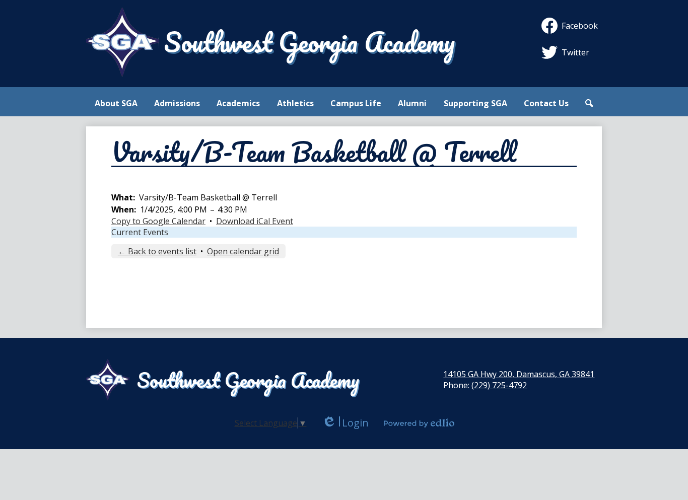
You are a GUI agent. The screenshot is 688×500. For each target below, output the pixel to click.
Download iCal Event (254, 221)
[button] (116, 103)
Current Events (139, 232)
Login (345, 422)
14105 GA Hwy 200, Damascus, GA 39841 (518, 374)
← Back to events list (157, 251)
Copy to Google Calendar (158, 221)
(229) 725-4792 (499, 385)
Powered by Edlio (419, 423)
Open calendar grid (243, 251)
